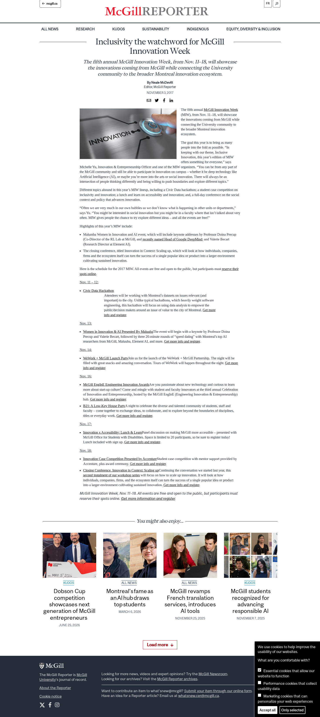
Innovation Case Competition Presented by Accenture (120, 459)
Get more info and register (182, 341)
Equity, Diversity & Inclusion (253, 29)
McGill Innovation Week (221, 110)
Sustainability (155, 29)
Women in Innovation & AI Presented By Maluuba (118, 331)
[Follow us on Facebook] (50, 705)
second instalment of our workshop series (111, 475)
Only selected (292, 710)
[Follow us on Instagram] (57, 705)
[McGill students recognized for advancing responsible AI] (251, 555)
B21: (87, 406)
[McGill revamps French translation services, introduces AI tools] (190, 555)
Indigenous (198, 29)
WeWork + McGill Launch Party (105, 358)
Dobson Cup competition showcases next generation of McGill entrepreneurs (69, 604)
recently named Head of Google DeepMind (172, 239)
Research (85, 29)
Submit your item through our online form (218, 691)
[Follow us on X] (42, 705)
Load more (157, 644)
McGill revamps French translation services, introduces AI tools (190, 601)
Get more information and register (148, 498)
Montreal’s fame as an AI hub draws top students (129, 598)
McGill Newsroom (213, 674)
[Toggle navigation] (212, 12)
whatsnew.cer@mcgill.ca (198, 695)
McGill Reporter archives (177, 679)
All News (49, 29)
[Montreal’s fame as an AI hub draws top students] (130, 555)
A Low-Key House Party (108, 406)
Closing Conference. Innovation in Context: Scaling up (121, 470)
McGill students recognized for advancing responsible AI (251, 601)
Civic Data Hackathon (98, 291)
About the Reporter (55, 688)
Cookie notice (50, 696)
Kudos (118, 29)
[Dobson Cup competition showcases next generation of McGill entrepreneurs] (69, 555)
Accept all (267, 710)
